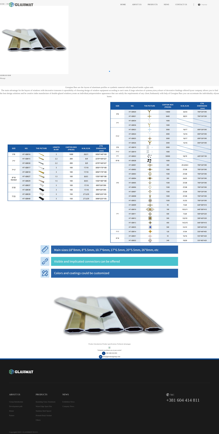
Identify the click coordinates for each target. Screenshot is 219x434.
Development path (15, 406)
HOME (123, 4)
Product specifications (109, 344)
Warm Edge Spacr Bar (44, 406)
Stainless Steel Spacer (43, 411)
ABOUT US (136, 4)
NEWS (166, 4)
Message (2, 78)
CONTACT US (181, 4)
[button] (109, 71)
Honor (11, 411)
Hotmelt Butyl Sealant (44, 415)
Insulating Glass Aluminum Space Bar (45, 402)
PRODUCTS (153, 4)
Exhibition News (68, 402)
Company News (68, 406)
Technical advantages (124, 344)
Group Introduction (16, 402)
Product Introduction (95, 344)
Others (38, 420)
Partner (11, 415)
